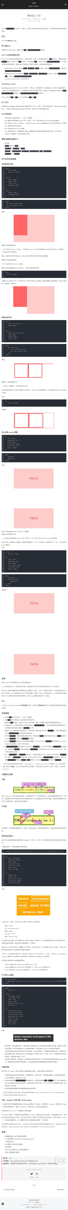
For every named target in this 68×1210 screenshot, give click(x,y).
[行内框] (65, 806)
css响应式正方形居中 (9, 1189)
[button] (2, 4)
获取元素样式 (60, 1189)
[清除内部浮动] (65, 317)
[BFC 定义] (65, 102)
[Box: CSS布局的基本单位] (65, 55)
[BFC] (65, 36)
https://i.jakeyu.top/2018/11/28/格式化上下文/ (24, 1161)
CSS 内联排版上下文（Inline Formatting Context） (19, 1139)
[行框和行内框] (65, 774)
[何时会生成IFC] (65, 836)
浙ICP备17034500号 (34, 1200)
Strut (23, 1056)
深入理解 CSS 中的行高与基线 (14, 1144)
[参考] (65, 1132)
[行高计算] (65, 1067)
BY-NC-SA (38, 1163)
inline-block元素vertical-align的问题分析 (17, 1149)
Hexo (28, 1207)
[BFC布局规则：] (65, 114)
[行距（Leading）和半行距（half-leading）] (65, 1100)
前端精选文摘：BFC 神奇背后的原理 (15, 1136)
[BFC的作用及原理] (65, 159)
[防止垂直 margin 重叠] (65, 432)
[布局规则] (65, 713)
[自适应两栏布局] (65, 164)
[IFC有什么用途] (65, 975)
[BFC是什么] (65, 46)
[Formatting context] (65, 84)
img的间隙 (8, 1147)
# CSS (34, 1185)
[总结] (65, 678)
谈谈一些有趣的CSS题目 (12, 1152)
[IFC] (65, 701)
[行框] (65, 779)
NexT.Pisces (34, 1207)
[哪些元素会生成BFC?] (65, 139)
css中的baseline (9, 1141)
